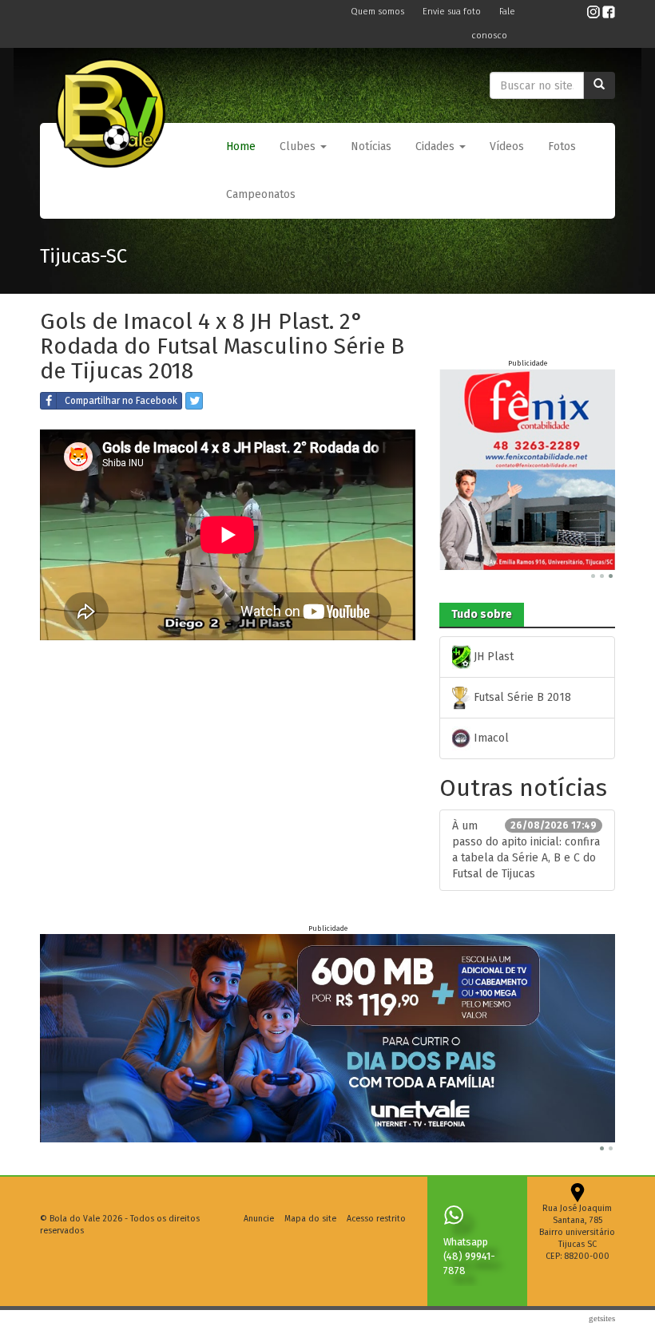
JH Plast (492, 656)
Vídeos (507, 146)
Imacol (489, 737)
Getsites (602, 1318)
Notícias (371, 146)
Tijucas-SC (83, 256)
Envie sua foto (453, 11)
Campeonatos (261, 194)
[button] (303, 147)
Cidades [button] (436, 146)
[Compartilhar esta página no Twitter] (194, 401)
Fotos (562, 146)
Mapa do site (310, 1218)
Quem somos (379, 11)
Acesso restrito (376, 1218)
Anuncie (259, 1218)
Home (241, 146)
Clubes (299, 146)
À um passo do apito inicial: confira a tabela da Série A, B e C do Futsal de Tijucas (526, 850)
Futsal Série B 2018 (520, 696)
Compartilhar (121, 400)
